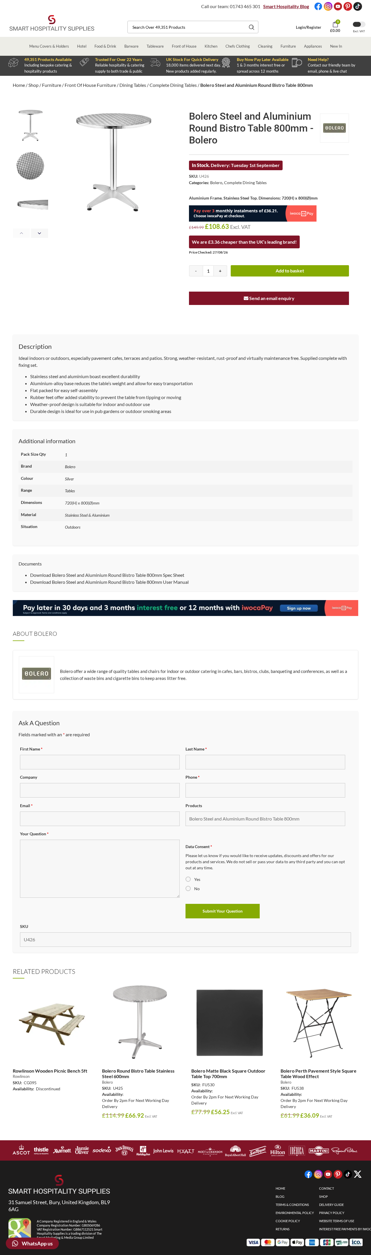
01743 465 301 (245, 6)
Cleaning (265, 46)
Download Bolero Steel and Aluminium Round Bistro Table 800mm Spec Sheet (107, 575)
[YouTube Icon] (338, 6)
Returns (283, 1229)
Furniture (288, 46)
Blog (280, 1196)
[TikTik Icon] (358, 6)
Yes (197, 879)
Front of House (184, 46)
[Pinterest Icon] (348, 6)
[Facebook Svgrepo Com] (318, 6)
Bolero (216, 182)
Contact (326, 1188)
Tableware (155, 46)
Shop (33, 85)
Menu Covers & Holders (49, 46)
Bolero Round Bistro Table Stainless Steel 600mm (138, 1073)
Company (28, 777)
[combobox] (193, 27)
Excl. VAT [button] (359, 31)
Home (19, 85)
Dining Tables (132, 85)
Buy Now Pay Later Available (262, 59)
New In (336, 46)
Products (194, 805)
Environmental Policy (295, 1213)
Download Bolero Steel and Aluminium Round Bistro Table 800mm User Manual (109, 582)
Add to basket (290, 270)
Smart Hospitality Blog (286, 6)
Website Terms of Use (336, 1221)
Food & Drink (105, 46)
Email (26, 805)
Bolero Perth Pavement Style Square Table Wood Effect (319, 1073)
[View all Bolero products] (334, 128)
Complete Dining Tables (173, 85)
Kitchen (211, 46)
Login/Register (308, 27)
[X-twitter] (358, 1174)
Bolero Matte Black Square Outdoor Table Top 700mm (228, 1073)
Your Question (34, 833)
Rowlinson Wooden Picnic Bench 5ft (50, 1070)
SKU (24, 926)
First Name (31, 748)
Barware (131, 46)
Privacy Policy (331, 1213)
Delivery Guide (331, 1204)
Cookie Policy (288, 1221)
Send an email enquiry (271, 298)
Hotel (81, 46)
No (197, 888)
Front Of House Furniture (90, 85)
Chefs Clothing (237, 46)
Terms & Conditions (292, 1204)
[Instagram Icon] (328, 6)
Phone (193, 777)
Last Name (196, 748)
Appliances (313, 46)
